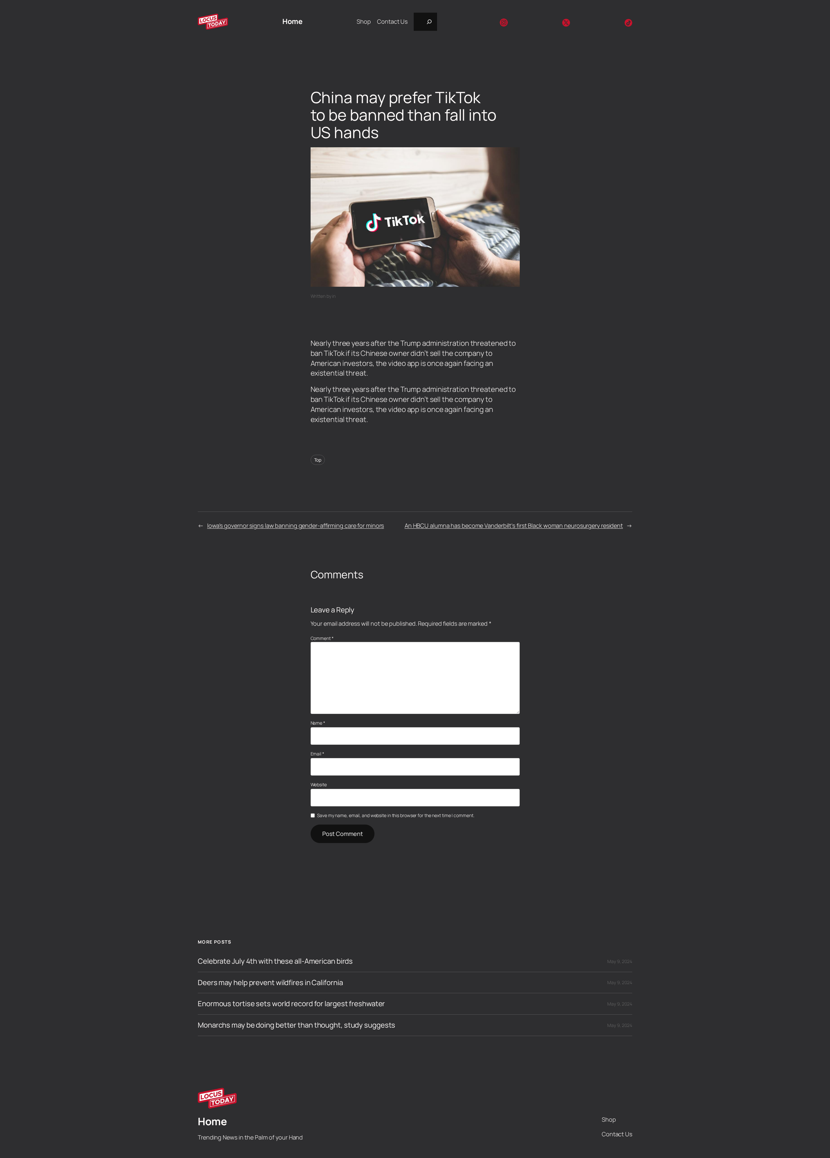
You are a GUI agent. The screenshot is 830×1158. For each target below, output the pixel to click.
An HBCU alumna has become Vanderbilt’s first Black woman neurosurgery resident (514, 525)
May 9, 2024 (619, 961)
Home (292, 21)
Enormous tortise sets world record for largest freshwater (291, 1004)
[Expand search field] (425, 22)
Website (319, 784)
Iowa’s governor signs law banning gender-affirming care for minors (295, 525)
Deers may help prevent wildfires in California (270, 983)
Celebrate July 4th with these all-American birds (275, 961)
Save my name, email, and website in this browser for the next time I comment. (395, 815)
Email (317, 754)
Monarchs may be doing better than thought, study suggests (296, 1025)
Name (318, 723)
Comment (322, 638)
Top (318, 460)
